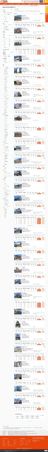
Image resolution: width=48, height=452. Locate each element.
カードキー (5, 93)
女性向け (5, 104)
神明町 (9, 432)
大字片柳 (25, 103)
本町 (12, 432)
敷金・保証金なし (6, 26)
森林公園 (11, 434)
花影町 (24, 170)
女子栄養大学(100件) (28, 427)
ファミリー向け (6, 106)
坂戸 (26, 31)
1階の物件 (5, 212)
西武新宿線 (24, 433)
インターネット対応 (6, 186)
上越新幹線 (30, 433)
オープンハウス (6, 95)
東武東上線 (23, 31)
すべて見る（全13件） (29, 225)
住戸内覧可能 (6, 204)
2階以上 (5, 210)
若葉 (20, 434)
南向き (5, 215)
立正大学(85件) (40, 427)
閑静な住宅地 (6, 73)
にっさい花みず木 (26, 40)
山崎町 (26, 432)
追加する (43, 38)
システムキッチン (6, 149)
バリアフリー (6, 82)
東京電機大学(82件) (17, 428)
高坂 (13, 434)
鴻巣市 (31, 431)
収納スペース (24, 3)
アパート (5, 16)
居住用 (5, 12)
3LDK (9, 44)
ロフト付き (5, 118)
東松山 (8, 434)
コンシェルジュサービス (7, 206)
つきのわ (17, 434)
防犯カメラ (5, 197)
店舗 (7, 12)
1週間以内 (9, 56)
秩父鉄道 (36, 433)
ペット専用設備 (6, 68)
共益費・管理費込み (6, 29)
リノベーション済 (6, 76)
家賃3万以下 (27, 444)
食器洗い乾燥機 (6, 147)
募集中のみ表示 (6, 21)
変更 (11, 9)
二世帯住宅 (5, 90)
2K (4, 41)
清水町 (24, 115)
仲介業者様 (41, 2)
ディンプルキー (6, 195)
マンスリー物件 (11, 3)
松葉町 (16, 432)
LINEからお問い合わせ (10, 445)
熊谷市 (19, 431)
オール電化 (5, 126)
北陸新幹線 (33, 433)
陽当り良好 (5, 71)
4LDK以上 (5, 47)
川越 (22, 434)
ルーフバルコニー (6, 124)
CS (4, 180)
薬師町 (24, 241)
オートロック (6, 189)
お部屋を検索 (5, 3)
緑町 (24, 208)
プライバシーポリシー (16, 441)
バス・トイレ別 (6, 153)
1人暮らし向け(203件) (12, 427)
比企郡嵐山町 (28, 431)
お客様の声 (4, 444)
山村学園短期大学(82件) (11, 428)
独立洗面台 (5, 164)
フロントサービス (6, 201)
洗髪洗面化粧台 (6, 161)
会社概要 (29, 3)
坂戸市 (23, 15)
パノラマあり (5, 62)
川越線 (15, 433)
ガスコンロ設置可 (6, 98)
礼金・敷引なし (6, 28)
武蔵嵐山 (24, 434)
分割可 (5, 84)
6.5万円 (27, 416)
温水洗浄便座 (6, 158)
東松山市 (9, 431)
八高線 (27, 433)
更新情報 (8, 441)
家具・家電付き (6, 134)
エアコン (5, 167)
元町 (24, 267)
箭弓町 (11, 432)
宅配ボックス (6, 192)
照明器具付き (6, 129)
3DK (4, 44)
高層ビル (5, 109)
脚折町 (25, 145)
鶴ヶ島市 (23, 145)
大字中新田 (26, 346)
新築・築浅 (21, 444)
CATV (5, 183)
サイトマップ (15, 444)
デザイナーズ (6, 74)
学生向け (5, 101)
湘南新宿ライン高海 (18, 433)
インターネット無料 (28, 441)
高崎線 (22, 433)
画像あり (5, 59)
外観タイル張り (6, 143)
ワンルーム (5, 38)
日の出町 (25, 361)
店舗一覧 (34, 3)
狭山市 (33, 431)
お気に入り (45, 2)
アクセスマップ (4, 441)
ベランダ (5, 121)
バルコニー (5, 123)
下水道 (5, 140)
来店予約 (46, 10)
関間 (24, 321)
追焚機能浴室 (6, 155)
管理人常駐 (5, 87)
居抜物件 (5, 112)
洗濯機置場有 (6, 135)
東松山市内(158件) (18, 427)
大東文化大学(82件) (5, 428)
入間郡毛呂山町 (16, 431)
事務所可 (5, 79)
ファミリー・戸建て (28, 440)
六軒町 (19, 432)
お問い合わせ (9, 444)
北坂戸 (19, 434)
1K (9, 38)
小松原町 (22, 432)
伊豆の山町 (25, 91)
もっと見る (41, 23)
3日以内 (5, 56)
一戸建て (5, 19)
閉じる (46, 450)
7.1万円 (32, 416)
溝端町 (24, 398)
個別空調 (5, 137)
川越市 (11, 431)
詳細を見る (39, 38)
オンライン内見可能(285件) (6, 427)
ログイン (44, 3)
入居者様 (41, 0)
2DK (9, 41)
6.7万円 (37, 416)
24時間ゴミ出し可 (6, 203)
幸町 (14, 432)
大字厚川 (25, 15)
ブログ (8, 440)
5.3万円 (22, 416)
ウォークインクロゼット (7, 173)
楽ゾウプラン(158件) (23, 427)
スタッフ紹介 (4, 445)
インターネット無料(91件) (35, 427)
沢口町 (24, 432)
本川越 (26, 434)
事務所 (11, 12)
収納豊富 (5, 177)
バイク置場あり (6, 132)
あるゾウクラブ (22, 441)
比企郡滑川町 (22, 431)
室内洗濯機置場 (6, 115)
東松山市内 (21, 440)
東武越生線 (23, 135)
